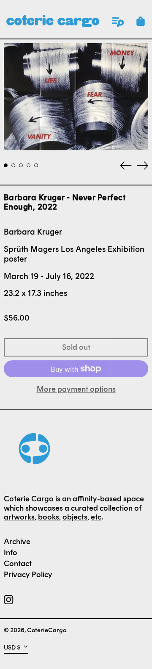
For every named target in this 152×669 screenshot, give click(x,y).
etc (96, 517)
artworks (19, 517)
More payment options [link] (76, 389)
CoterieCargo (46, 630)
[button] (140, 21)
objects (74, 517)
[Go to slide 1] (6, 165)
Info (10, 552)
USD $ (12, 647)
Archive (17, 541)
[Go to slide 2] (13, 165)
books (48, 517)
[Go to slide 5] (36, 165)
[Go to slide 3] (21, 165)
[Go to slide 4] (28, 165)
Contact (18, 563)
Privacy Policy (28, 574)
